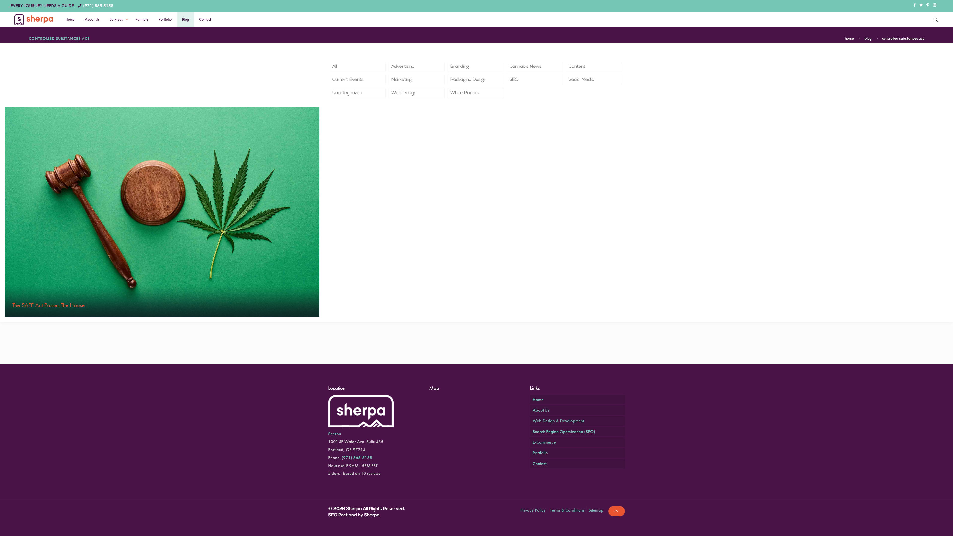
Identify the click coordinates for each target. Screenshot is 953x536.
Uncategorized (347, 93)
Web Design (403, 93)
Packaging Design (468, 80)
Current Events (348, 80)
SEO (514, 80)
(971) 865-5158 (98, 5)
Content (577, 67)
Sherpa (334, 433)
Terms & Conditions (567, 510)
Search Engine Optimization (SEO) (564, 431)
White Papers (464, 93)
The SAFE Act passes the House (48, 305)
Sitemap (596, 510)
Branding (459, 67)
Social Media (581, 80)
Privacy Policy (533, 510)
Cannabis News (526, 67)
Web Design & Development (558, 421)
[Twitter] (921, 5)
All (334, 67)
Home (849, 39)
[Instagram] (934, 5)
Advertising (402, 67)
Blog (868, 39)
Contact (539, 463)
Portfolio (540, 453)
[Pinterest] (928, 5)
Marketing (401, 80)
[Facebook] (914, 5)
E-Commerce (544, 442)
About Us (541, 410)
